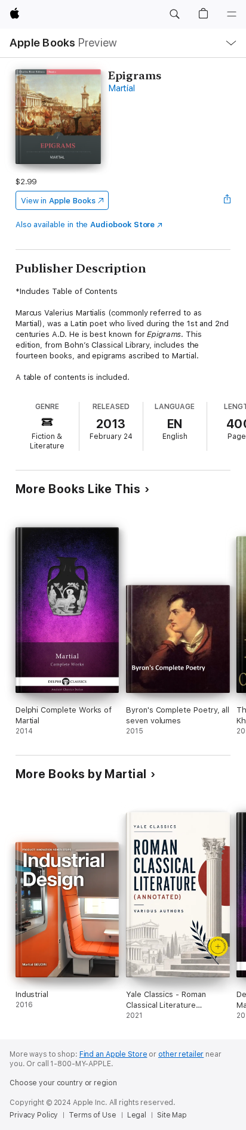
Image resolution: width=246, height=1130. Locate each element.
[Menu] (231, 14)
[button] (174, 14)
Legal (136, 1115)
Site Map (172, 1115)
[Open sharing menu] (227, 200)
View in (58, 200)
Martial (121, 88)
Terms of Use (92, 1115)
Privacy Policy (34, 1115)
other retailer (181, 1054)
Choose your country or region (63, 1083)
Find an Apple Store (113, 1054)
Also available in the (85, 224)
